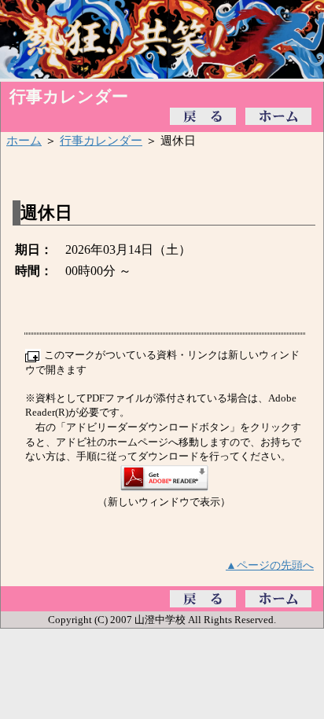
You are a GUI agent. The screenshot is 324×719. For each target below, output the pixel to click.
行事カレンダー (101, 140)
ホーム (24, 140)
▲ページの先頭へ (270, 565)
